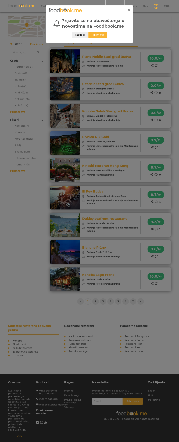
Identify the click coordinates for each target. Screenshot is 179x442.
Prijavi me (97, 34)
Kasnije (80, 34)
